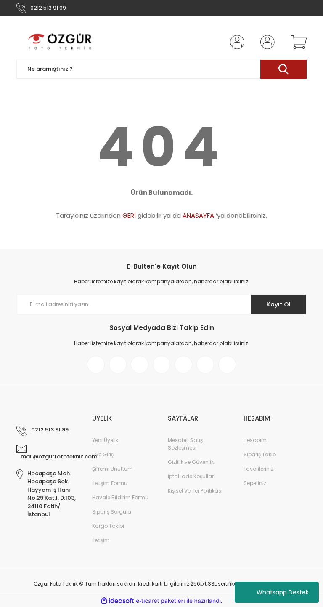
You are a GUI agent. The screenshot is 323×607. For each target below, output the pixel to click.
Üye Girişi (103, 454)
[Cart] (297, 42)
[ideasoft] (117, 601)
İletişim (101, 540)
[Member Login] (235, 42)
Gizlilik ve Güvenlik (191, 462)
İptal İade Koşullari (191, 476)
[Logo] (60, 42)
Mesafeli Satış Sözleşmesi (185, 444)
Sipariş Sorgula (111, 511)
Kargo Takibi (108, 526)
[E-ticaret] (160, 600)
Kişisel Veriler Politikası (195, 490)
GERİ (129, 215)
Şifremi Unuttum (112, 468)
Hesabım (255, 440)
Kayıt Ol (279, 304)
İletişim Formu (109, 483)
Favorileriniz (258, 468)
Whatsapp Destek (283, 592)
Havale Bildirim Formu (120, 497)
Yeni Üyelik (105, 440)
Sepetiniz (255, 483)
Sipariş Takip (260, 454)
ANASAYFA (198, 215)
